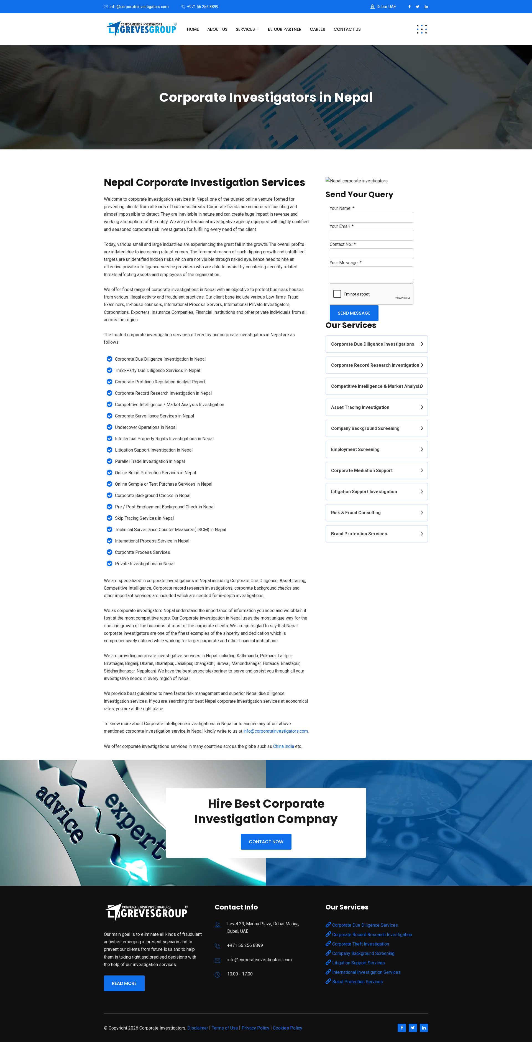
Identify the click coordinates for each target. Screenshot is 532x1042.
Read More (124, 983)
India (289, 746)
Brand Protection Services (359, 533)
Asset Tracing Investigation (360, 407)
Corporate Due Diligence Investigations (372, 344)
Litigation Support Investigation (364, 491)
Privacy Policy (255, 1028)
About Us (217, 29)
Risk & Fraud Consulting (356, 512)
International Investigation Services (366, 972)
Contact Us (347, 29)
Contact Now (266, 842)
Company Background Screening (365, 428)
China (278, 746)
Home (193, 29)
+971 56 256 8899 (202, 6)
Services (245, 29)
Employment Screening (355, 449)
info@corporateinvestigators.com (139, 6)
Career (317, 29)
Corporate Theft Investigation (360, 944)
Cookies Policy (287, 1028)
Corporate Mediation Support (362, 470)
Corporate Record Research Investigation (375, 365)
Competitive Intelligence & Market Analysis (376, 386)
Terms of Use (225, 1028)
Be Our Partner (284, 29)
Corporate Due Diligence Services (364, 925)
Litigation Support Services (358, 962)
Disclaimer (197, 1028)
